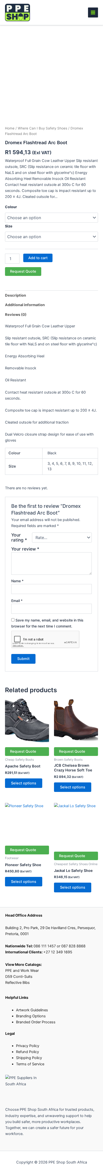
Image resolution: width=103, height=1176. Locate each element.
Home (9, 128)
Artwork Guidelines (32, 1010)
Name (17, 581)
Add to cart (38, 258)
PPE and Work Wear (22, 970)
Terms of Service (30, 1064)
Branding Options (31, 1016)
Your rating (19, 538)
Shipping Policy (29, 1058)
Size (8, 226)
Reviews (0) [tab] (15, 314)
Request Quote (23, 271)
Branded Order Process (36, 1022)
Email (16, 600)
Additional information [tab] (25, 305)
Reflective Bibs (17, 982)
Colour (11, 207)
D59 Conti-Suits (19, 976)
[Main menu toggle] (93, 12)
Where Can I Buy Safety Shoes (42, 128)
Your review (25, 549)
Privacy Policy (27, 1046)
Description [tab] (15, 295)
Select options (23, 783)
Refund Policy (27, 1052)
